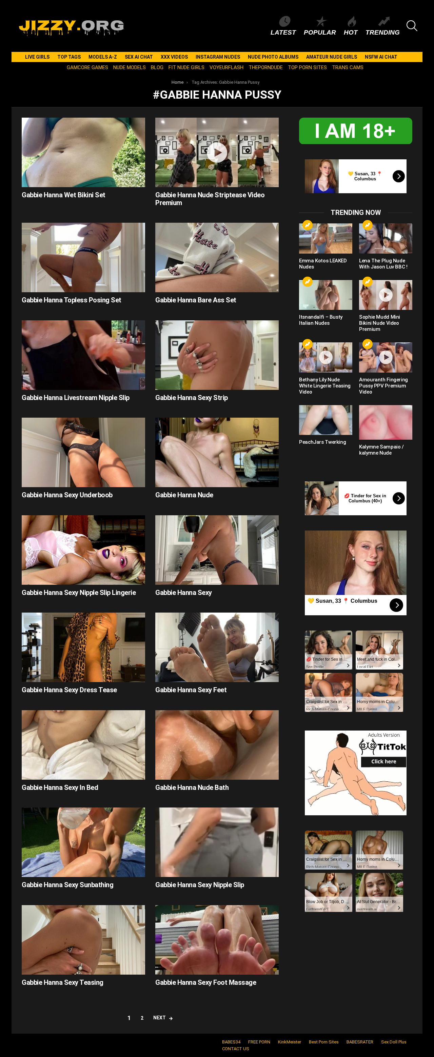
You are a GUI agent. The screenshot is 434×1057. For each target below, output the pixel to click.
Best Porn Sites (324, 1041)
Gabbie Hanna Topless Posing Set (71, 300)
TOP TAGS (69, 57)
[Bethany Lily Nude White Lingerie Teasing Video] (325, 357)
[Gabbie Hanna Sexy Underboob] (83, 452)
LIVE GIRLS (37, 57)
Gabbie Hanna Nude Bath (192, 787)
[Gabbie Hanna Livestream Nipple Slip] (83, 355)
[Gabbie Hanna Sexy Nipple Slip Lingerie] (83, 550)
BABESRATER (360, 1041)
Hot (351, 32)
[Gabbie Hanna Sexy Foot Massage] (217, 940)
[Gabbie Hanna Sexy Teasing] (83, 940)
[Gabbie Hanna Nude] (217, 452)
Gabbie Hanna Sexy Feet (190, 690)
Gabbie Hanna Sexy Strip (191, 398)
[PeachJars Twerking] (325, 420)
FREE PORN (259, 1041)
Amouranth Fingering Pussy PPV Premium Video (383, 386)
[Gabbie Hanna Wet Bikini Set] (83, 152)
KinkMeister (289, 1041)
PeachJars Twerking (322, 442)
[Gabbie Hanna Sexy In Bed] (83, 745)
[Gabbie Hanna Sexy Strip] (217, 355)
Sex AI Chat (139, 57)
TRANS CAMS (347, 67)
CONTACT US (235, 1048)
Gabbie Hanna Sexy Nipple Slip (199, 885)
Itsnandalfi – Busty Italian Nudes (320, 320)
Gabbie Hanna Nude (184, 495)
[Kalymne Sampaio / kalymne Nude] (385, 422)
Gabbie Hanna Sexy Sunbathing (67, 885)
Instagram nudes (218, 57)
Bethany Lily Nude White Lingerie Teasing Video (325, 386)
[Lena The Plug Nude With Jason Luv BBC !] (385, 238)
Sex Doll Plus (394, 1041)
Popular (320, 32)
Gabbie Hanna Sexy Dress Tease (69, 690)
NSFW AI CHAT (381, 57)
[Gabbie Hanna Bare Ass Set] (217, 257)
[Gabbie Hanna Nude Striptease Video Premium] (217, 152)
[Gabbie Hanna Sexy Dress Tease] (83, 647)
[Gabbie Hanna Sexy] (217, 550)
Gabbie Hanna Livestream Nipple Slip (76, 398)
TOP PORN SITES (307, 67)
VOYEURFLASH (226, 67)
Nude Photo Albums (273, 57)
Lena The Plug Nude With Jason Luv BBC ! (383, 264)
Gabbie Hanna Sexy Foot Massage (205, 982)
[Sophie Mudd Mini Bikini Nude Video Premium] (385, 295)
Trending (383, 32)
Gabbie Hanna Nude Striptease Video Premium (209, 199)
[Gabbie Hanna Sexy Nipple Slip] (217, 842)
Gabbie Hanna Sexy (183, 593)
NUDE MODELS (129, 67)
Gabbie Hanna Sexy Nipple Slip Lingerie (79, 593)
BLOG (157, 67)
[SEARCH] (412, 25)
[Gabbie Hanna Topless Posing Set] (83, 257)
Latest (283, 32)
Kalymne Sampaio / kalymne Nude (381, 450)
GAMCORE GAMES (87, 67)
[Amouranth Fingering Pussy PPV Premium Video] (385, 357)
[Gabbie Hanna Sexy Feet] (217, 647)
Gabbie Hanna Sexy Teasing (62, 982)
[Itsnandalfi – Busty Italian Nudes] (325, 295)
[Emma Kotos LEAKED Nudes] (325, 238)
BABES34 (231, 1041)
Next (159, 1017)
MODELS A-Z (102, 57)
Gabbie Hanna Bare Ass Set (195, 300)
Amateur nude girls (331, 57)
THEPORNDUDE (266, 67)
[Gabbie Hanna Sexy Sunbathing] (83, 842)
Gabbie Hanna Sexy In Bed (60, 787)
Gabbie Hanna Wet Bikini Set (63, 195)
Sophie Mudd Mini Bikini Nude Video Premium (379, 323)
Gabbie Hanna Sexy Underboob (67, 495)
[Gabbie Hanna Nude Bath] (217, 745)
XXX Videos (174, 57)
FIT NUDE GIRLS (186, 67)
